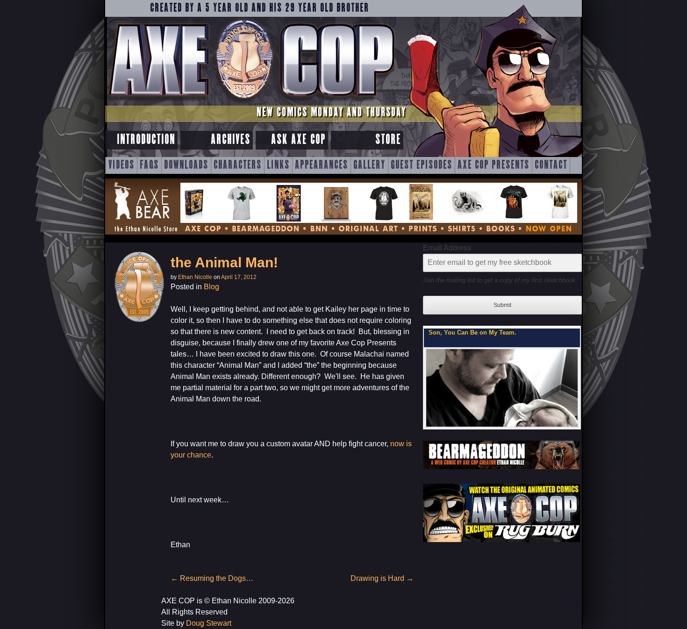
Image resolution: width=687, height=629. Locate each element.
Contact (551, 165)
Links (278, 165)
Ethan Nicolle (195, 277)
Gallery (369, 165)
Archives (230, 140)
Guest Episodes (421, 165)
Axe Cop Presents (494, 165)
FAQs (149, 165)
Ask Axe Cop (298, 140)
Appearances (321, 165)
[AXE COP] (251, 102)
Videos (121, 165)
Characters (238, 165)
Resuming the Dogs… (212, 578)
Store (388, 140)
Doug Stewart (208, 623)
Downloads (186, 165)
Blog (211, 287)
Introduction (146, 140)
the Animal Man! (224, 262)
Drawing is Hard (382, 578)
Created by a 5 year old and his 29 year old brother (259, 8)
